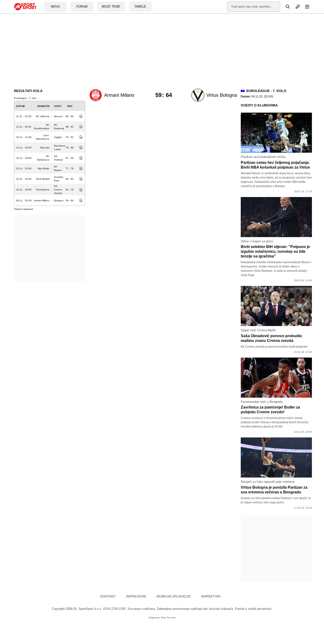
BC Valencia (42, 116)
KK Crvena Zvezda (58, 189)
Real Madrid (42, 179)
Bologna (58, 200)
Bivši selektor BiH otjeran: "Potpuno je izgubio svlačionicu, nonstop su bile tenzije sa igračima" (275, 251)
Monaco (58, 116)
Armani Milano (41, 200)
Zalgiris (58, 137)
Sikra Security (168, 617)
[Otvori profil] (295, 7)
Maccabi (44, 147)
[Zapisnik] (80, 116)
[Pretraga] (285, 7)
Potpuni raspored (23, 209)
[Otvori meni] (305, 7)
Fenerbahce (42, 189)
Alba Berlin (43, 168)
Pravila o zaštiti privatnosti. (253, 609)
